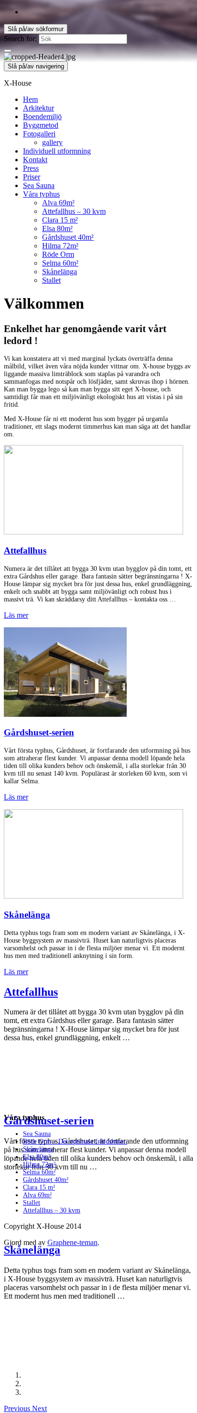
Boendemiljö (42, 116)
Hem (30, 99)
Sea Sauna (39, 185)
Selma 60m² (60, 263)
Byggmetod (40, 125)
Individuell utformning (57, 151)
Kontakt (35, 160)
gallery (52, 142)
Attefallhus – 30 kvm (74, 211)
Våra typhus (41, 194)
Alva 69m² (58, 203)
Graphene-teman (72, 1242)
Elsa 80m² (57, 228)
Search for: (20, 38)
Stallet (51, 280)
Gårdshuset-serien (39, 732)
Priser (31, 177)
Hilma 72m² (60, 246)
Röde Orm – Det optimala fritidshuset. (75, 1141)
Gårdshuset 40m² (68, 237)
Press (31, 168)
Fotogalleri (39, 134)
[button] (18, 1408)
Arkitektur (38, 108)
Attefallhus (25, 550)
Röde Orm (58, 254)
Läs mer (16, 615)
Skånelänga (59, 271)
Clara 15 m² (60, 220)
